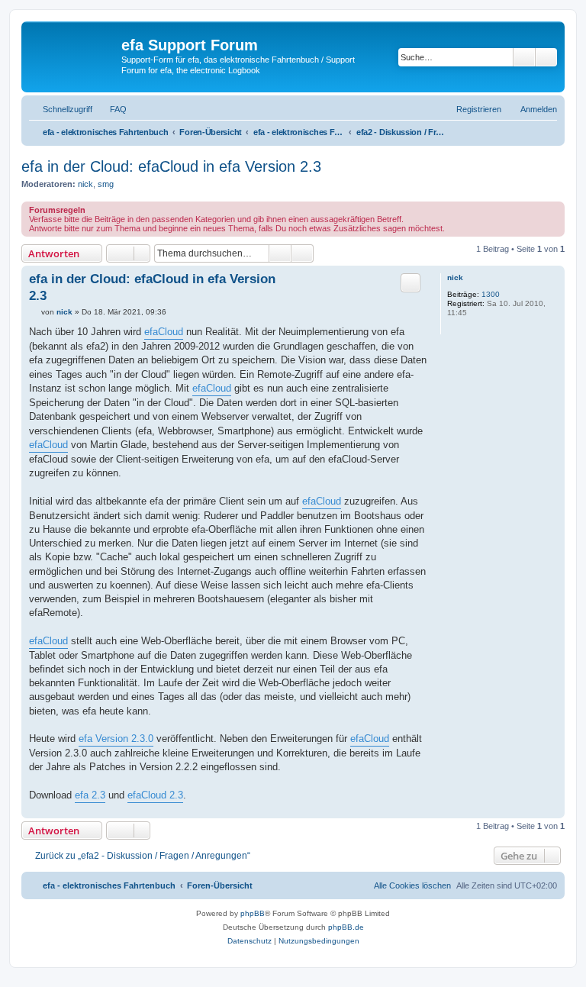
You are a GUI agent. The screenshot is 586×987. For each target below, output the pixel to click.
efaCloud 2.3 (155, 795)
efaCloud (163, 331)
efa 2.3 (90, 795)
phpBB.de (346, 927)
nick (85, 184)
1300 (490, 294)
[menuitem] (111, 109)
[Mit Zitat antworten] (410, 282)
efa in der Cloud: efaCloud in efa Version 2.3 (171, 166)
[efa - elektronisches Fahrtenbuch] (73, 56)
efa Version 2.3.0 (116, 738)
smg (106, 184)
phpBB (252, 913)
